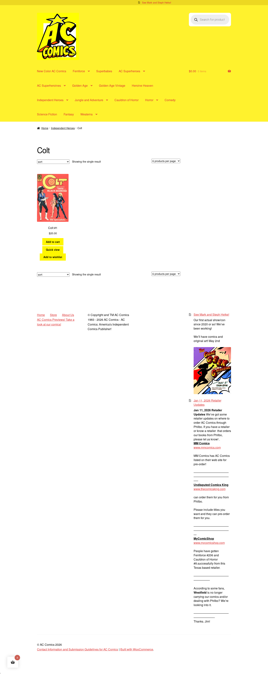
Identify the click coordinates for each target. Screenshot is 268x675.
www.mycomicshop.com (209, 543)
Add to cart (53, 242)
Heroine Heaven (142, 85)
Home (44, 128)
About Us (68, 315)
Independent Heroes (50, 100)
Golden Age (80, 85)
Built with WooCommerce (136, 649)
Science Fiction (47, 114)
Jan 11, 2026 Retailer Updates (207, 402)
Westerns (86, 114)
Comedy (170, 100)
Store (53, 315)
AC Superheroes (129, 71)
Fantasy (69, 114)
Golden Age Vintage (112, 85)
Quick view (53, 249)
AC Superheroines (49, 85)
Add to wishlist (52, 257)
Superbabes (104, 71)
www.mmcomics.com (207, 447)
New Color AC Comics (51, 71)
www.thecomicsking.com (210, 489)
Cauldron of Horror (126, 100)
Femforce (79, 71)
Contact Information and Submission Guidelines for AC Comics (77, 649)
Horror (149, 100)
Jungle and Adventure (89, 100)
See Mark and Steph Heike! (156, 2)
